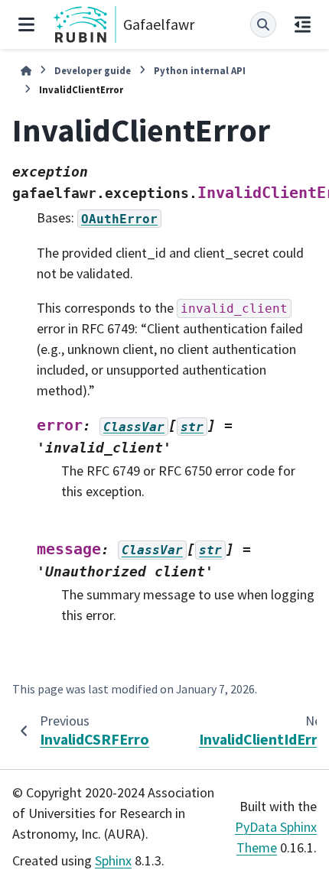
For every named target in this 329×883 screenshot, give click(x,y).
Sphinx (113, 860)
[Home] (26, 70)
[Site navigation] (26, 24)
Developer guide (92, 70)
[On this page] (302, 24)
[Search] (263, 24)
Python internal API (200, 70)
